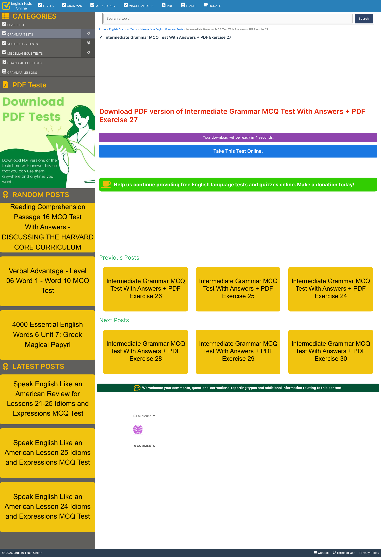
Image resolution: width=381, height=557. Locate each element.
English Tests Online (27, 553)
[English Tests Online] (17, 6)
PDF (169, 6)
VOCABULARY (105, 6)
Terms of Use (345, 553)
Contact (323, 553)
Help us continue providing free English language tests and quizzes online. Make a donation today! (234, 185)
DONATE (214, 6)
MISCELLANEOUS (141, 6)
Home (102, 29)
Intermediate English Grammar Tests (161, 29)
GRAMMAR (74, 6)
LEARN (190, 6)
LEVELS (48, 6)
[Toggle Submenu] (88, 33)
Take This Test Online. (238, 151)
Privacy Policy (369, 553)
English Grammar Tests (123, 29)
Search (364, 18)
